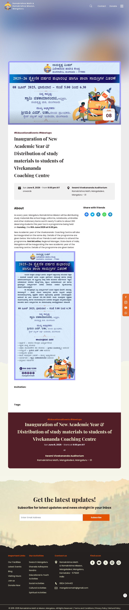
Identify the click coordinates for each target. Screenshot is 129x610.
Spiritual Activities (37, 592)
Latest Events (14, 566)
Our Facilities (14, 562)
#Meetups (45, 132)
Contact (102, 6)
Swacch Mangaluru (38, 562)
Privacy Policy (101, 608)
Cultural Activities (37, 587)
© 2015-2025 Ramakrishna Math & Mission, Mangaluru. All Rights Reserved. (41, 608)
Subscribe (96, 517)
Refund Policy (114, 608)
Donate (113, 6)
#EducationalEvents (26, 132)
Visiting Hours (14, 576)
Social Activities (36, 583)
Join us (11, 580)
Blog (10, 571)
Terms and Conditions (84, 608)
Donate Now (14, 585)
